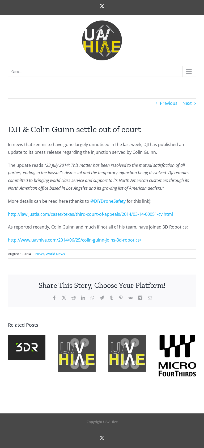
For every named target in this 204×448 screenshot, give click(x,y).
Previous (168, 103)
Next (187, 103)
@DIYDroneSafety (108, 201)
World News (55, 253)
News (39, 253)
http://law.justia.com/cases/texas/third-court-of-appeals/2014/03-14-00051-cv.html (90, 214)
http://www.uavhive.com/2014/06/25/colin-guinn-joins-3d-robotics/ (74, 240)
